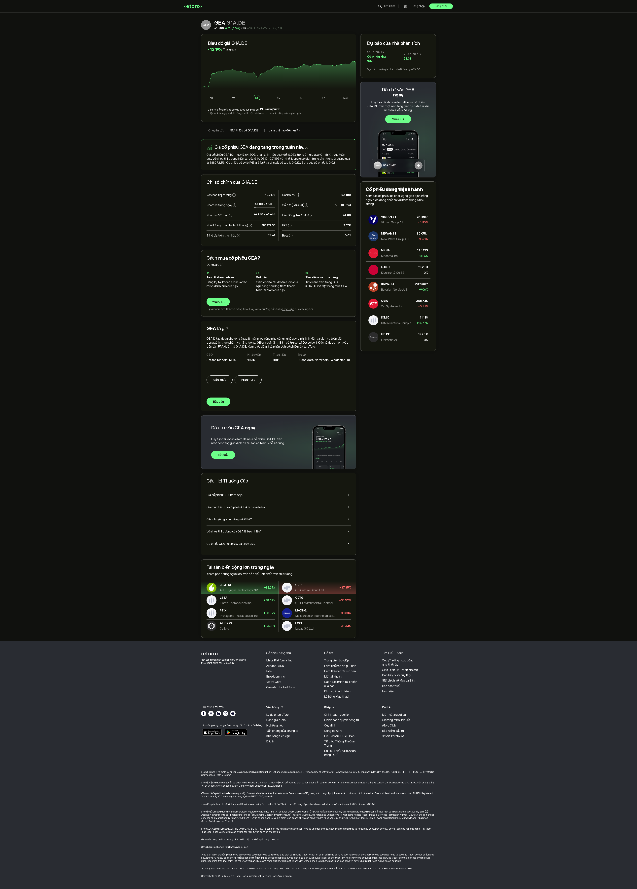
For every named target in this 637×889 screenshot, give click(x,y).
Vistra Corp (273, 682)
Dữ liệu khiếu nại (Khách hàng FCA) (340, 753)
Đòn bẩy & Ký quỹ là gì (396, 675)
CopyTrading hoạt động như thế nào (397, 662)
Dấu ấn (270, 741)
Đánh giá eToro (276, 720)
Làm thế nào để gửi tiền (340, 666)
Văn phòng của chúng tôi (282, 730)
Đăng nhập (418, 6)
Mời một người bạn (394, 714)
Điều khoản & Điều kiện (339, 736)
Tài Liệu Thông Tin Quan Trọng (340, 743)
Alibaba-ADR (275, 666)
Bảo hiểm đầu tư (393, 730)
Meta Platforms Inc (279, 660)
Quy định (330, 725)
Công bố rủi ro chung (212, 847)
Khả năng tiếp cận (278, 736)
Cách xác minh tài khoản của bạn (340, 683)
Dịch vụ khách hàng (337, 691)
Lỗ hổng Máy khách (337, 696)
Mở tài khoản (333, 676)
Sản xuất (219, 379)
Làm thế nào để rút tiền (340, 671)
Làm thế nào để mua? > (284, 130)
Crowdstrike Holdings (280, 687)
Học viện (288, 309)
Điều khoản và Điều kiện (219, 832)
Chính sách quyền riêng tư (341, 720)
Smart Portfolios (393, 736)
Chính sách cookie (336, 714)
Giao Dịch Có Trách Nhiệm (400, 670)
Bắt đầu (218, 401)
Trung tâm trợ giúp (336, 660)
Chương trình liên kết (396, 720)
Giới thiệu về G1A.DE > (245, 130)
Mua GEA (398, 119)
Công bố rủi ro (333, 730)
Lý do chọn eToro (277, 714)
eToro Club (389, 725)
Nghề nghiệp (274, 725)
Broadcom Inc (275, 676)
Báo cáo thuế (391, 686)
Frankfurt (248, 379)
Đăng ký (212, 109)
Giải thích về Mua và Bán (398, 680)
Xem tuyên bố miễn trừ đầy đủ (264, 832)
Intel (269, 671)
